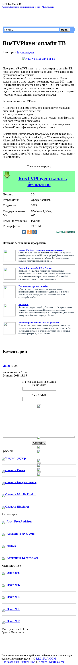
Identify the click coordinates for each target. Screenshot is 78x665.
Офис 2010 (12, 596)
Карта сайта (56, 661)
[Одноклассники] (29, 232)
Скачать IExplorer (17, 506)
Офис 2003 (12, 572)
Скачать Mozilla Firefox (20, 494)
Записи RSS (28, 661)
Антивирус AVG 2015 (20, 533)
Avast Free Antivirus (18, 521)
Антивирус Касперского (21, 557)
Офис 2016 (12, 621)
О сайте (43, 661)
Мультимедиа (25, 52)
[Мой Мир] (34, 232)
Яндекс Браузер (15, 458)
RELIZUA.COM (46, 658)
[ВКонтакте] (24, 232)
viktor (6, 365)
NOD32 (10, 545)
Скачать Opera (15, 470)
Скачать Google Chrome (20, 482)
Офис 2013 (12, 609)
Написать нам (10, 661)
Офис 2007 (12, 584)
